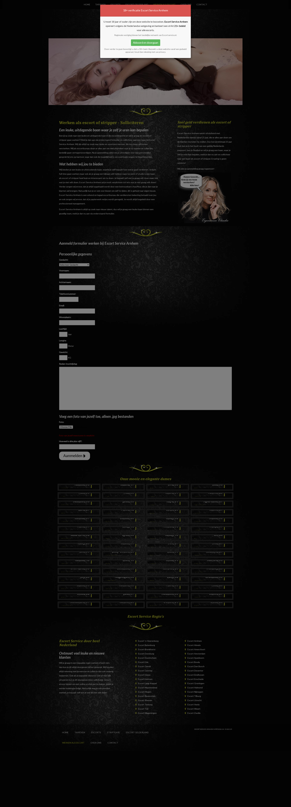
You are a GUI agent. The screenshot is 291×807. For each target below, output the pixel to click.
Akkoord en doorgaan (145, 42)
